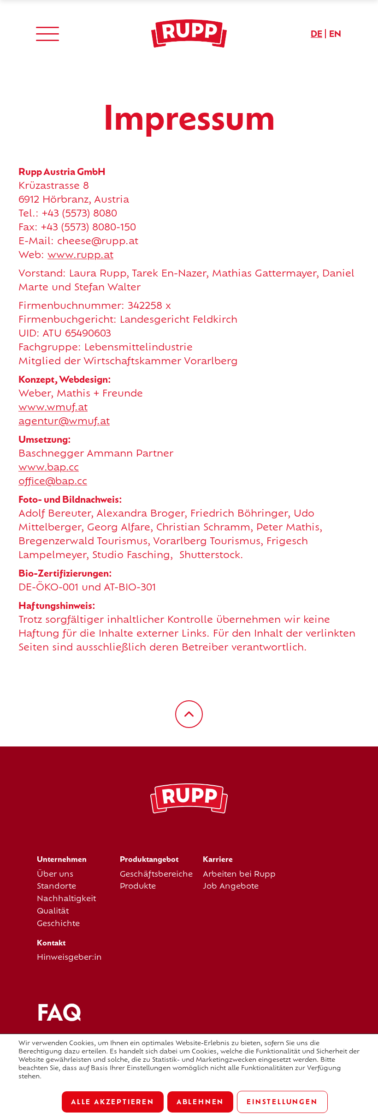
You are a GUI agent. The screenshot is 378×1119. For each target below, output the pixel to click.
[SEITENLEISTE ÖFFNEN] (47, 33)
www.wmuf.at (53, 407)
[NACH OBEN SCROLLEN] (189, 714)
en (335, 33)
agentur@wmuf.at (64, 421)
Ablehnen (200, 1101)
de (316, 33)
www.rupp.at (80, 254)
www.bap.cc (48, 467)
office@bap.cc (52, 481)
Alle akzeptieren (112, 1101)
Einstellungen (282, 1101)
